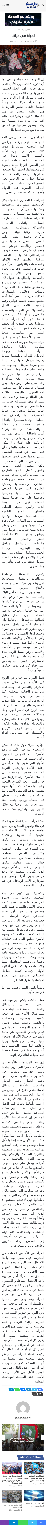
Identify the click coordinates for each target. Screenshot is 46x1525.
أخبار (23, 1434)
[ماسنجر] (22, 1389)
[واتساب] (16, 1389)
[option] (23, 1437)
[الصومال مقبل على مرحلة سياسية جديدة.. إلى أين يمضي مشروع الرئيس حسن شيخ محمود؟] (12, 1468)
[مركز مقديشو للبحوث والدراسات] (32, 5)
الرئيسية (25, 30)
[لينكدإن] (28, 1389)
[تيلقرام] (10, 1389)
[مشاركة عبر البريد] (39, 1394)
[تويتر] (33, 1389)
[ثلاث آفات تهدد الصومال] (34, 1495)
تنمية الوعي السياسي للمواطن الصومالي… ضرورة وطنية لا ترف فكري (34, 1478)
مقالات (18, 30)
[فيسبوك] (39, 1389)
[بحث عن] (43, 6)
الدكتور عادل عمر (29, 41)
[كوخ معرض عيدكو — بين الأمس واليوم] (12, 1496)
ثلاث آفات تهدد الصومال (35, 1503)
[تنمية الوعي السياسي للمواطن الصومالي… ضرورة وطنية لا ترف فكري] (34, 1468)
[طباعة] (33, 1394)
